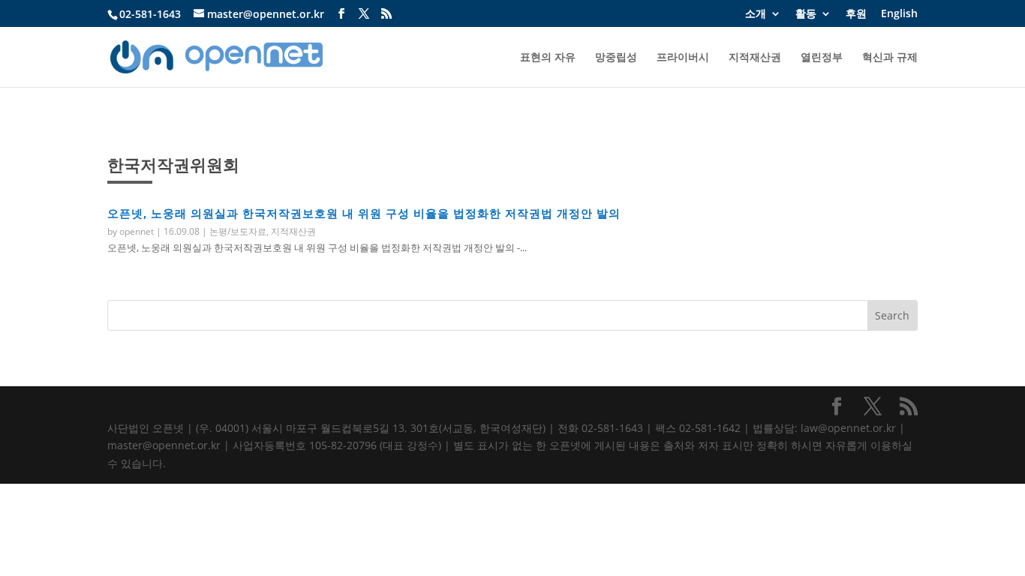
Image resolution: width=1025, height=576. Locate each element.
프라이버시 (683, 58)
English (899, 14)
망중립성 (616, 58)
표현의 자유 (548, 58)
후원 (856, 14)
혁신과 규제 (890, 58)
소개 (755, 14)
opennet (136, 231)
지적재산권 (755, 58)
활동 (805, 14)
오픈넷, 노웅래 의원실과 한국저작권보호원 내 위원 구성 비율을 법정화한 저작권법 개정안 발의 (364, 213)
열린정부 (822, 58)
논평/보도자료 (237, 231)
